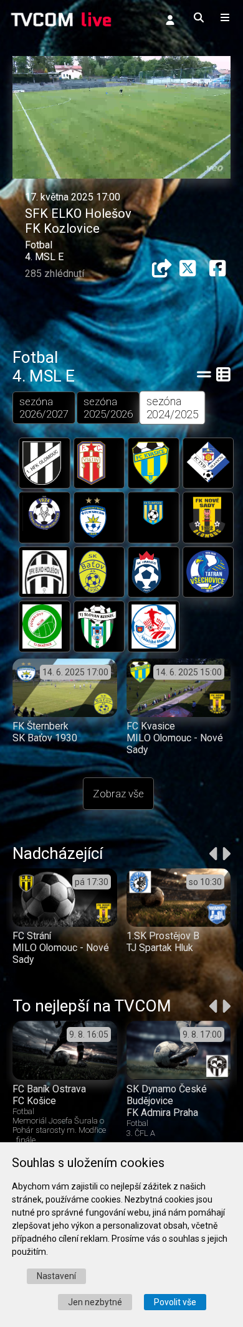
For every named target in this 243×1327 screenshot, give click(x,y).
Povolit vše (175, 1302)
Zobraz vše (118, 793)
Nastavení (56, 1276)
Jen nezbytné (95, 1302)
